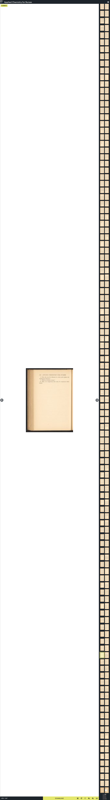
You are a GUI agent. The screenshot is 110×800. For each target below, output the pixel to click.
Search (4, 5)
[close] (108, 2)
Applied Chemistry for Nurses (18, 1)
